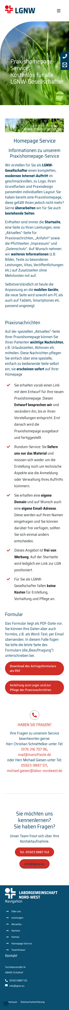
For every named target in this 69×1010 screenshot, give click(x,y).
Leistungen (17, 918)
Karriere (15, 930)
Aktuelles (16, 924)
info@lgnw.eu (16, 986)
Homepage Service (21, 943)
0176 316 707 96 (34, 749)
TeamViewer (18, 950)
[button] (6, 1004)
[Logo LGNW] (20, 7)
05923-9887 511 (34, 765)
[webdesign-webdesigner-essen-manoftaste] (34, 120)
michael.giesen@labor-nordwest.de (34, 771)
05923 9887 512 (18, 980)
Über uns (16, 911)
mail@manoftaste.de (34, 755)
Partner (15, 937)
